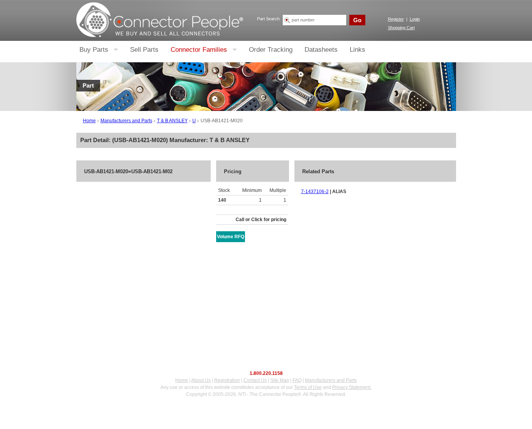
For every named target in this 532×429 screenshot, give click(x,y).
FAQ (296, 380)
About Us (201, 380)
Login (415, 19)
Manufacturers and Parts (126, 120)
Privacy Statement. (352, 387)
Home (89, 120)
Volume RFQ (230, 236)
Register (396, 19)
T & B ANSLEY (172, 120)
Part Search (268, 18)
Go (357, 20)
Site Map (279, 380)
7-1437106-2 (315, 191)
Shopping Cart (401, 27)
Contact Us (255, 380)
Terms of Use (308, 387)
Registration (227, 380)
